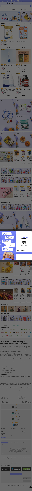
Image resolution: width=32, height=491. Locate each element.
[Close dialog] (31, 231)
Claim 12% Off (24, 253)
